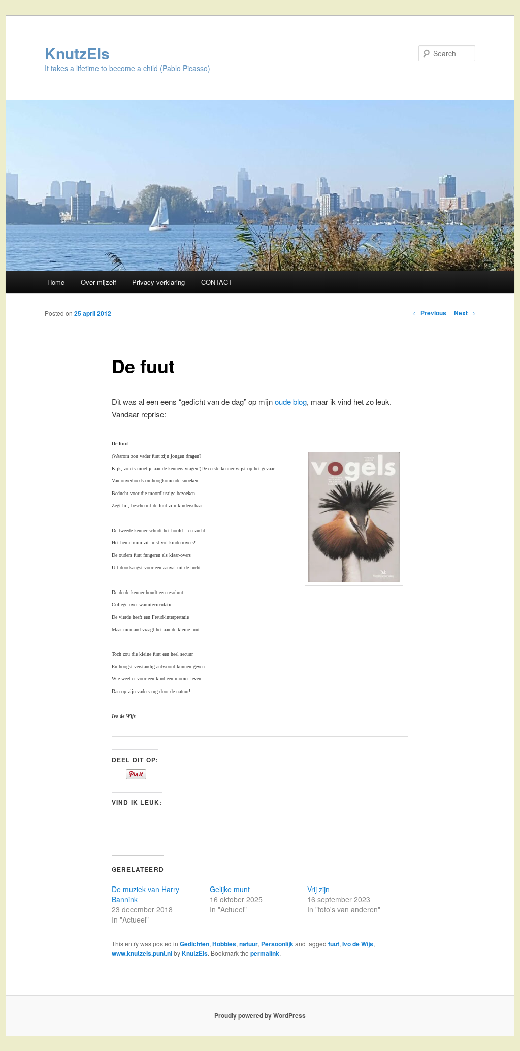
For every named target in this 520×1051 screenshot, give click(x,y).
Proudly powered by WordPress (260, 1015)
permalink (264, 953)
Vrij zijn (318, 889)
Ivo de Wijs (357, 943)
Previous (429, 312)
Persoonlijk (277, 943)
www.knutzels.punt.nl (142, 953)
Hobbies (224, 943)
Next (464, 312)
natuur (248, 943)
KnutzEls (77, 53)
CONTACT (216, 282)
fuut (333, 943)
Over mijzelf (98, 282)
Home (55, 282)
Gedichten (194, 943)
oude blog (291, 401)
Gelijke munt (230, 889)
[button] (354, 517)
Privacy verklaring (158, 282)
